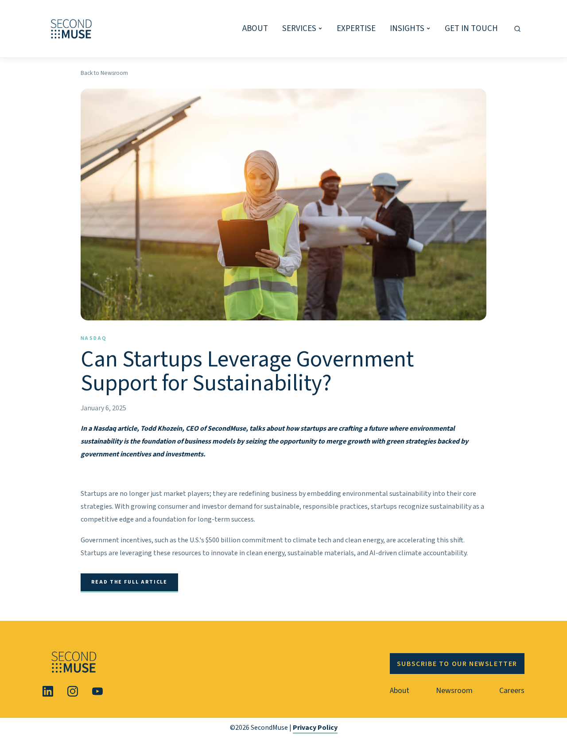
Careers (511, 690)
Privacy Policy (315, 727)
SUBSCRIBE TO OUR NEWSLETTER (457, 664)
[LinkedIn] (48, 691)
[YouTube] (97, 691)
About (399, 690)
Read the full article (129, 582)
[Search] (517, 29)
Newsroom (454, 690)
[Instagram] (72, 691)
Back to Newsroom (104, 73)
